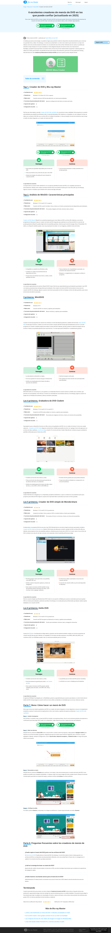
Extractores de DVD (31, 855)
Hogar (24, 7)
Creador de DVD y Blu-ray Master (49, 112)
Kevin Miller (48, 38)
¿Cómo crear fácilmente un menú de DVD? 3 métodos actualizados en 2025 (47, 912)
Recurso (70, 2)
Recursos (30, 7)
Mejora (44, 929)
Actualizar (49, 929)
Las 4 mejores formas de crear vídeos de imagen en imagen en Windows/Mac (48, 919)
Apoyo (86, 2)
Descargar (78, 2)
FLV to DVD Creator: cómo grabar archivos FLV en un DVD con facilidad (46, 915)
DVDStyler (31, 633)
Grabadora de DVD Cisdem (35, 428)
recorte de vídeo (42, 430)
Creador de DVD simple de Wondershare (33, 529)
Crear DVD (35, 7)
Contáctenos (71, 929)
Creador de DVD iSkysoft (29, 220)
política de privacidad (62, 929)
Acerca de (55, 929)
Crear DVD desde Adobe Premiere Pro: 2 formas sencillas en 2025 (44, 922)
